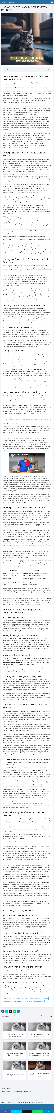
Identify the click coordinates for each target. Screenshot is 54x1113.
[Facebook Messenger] (6, 1011)
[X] (10, 1011)
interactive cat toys (19, 1004)
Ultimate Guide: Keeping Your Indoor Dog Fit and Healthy (13, 1015)
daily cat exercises (18, 1001)
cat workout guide (8, 1001)
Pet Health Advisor (7, 2)
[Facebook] (2, 1011)
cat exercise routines (34, 998)
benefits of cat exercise (9, 998)
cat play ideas (44, 998)
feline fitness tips (28, 1001)
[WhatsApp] (14, 1011)
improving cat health (39, 1001)
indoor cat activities (8, 1004)
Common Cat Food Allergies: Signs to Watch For (40, 1015)
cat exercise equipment (21, 998)
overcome (15, 874)
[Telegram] (18, 1011)
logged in (13, 1092)
